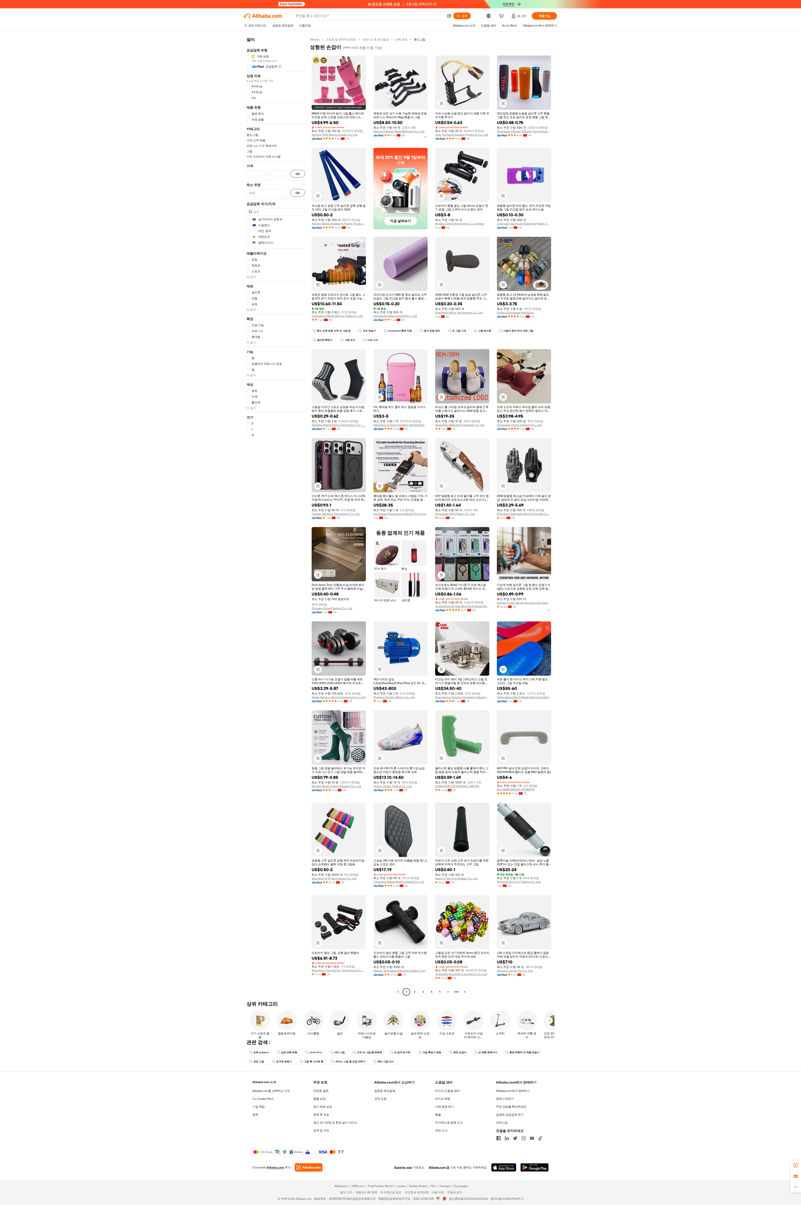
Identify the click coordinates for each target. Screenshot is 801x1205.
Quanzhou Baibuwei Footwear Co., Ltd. (460, 425)
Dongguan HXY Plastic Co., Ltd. (455, 514)
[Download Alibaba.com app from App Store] (503, 1167)
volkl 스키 (372, 339)
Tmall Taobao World (380, 1186)
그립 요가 (350, 339)
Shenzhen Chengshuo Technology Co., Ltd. (339, 970)
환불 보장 (319, 1098)
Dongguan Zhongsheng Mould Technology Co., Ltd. (400, 514)
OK (298, 174)
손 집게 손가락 (402, 1052)
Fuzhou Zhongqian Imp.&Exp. (515, 312)
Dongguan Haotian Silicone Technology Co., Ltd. (524, 131)
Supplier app (403, 1167)
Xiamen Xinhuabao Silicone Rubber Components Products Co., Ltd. (400, 970)
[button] (449, 15)
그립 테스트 (484, 330)
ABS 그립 (339, 1052)
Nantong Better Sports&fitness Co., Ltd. (399, 131)
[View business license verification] (438, 1199)
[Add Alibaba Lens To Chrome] (308, 1167)
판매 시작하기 (505, 1098)
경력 (255, 1114)
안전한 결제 (321, 1090)
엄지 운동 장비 (432, 330)
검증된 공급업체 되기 (510, 1114)
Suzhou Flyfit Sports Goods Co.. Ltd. (335, 134)
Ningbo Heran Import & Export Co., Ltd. (336, 786)
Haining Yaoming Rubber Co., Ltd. (456, 878)
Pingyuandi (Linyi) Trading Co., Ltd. (519, 881)
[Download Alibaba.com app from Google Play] (534, 1167)
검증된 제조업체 (384, 1090)
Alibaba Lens (275, 1167)
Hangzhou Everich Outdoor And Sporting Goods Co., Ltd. (400, 425)
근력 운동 (401, 39)
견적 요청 (380, 1098)
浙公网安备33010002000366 (468, 1198)
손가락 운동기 (284, 1061)
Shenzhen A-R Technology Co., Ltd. (334, 878)
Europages (461, 1186)
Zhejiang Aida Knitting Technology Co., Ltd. (339, 425)
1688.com (357, 1186)
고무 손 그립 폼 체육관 (369, 1052)
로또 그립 (258, 1061)
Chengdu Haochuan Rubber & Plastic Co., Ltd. (524, 223)
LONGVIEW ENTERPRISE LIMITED (457, 786)
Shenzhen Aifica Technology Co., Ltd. (459, 312)
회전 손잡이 (459, 1052)
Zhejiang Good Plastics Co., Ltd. (332, 608)
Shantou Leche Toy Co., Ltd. (515, 970)
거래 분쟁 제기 (444, 1106)
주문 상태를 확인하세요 (511, 1106)
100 (456, 991)
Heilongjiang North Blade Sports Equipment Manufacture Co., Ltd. (524, 697)
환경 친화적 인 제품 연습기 (524, 1052)
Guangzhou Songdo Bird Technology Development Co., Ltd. (462, 606)
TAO (433, 1186)
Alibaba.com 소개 (264, 1082)
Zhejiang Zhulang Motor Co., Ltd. (394, 697)
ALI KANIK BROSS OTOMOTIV (516, 789)
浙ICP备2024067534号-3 (507, 1198)
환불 (438, 1114)
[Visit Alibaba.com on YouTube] (531, 1138)
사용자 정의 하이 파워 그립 (518, 330)
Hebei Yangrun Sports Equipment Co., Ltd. (339, 697)
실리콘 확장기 (324, 339)
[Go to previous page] (398, 992)
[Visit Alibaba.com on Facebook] (498, 1138)
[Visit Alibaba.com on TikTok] (540, 1138)
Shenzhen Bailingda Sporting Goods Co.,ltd (524, 514)
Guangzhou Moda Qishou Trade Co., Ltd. (337, 316)
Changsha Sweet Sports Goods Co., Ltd (398, 881)
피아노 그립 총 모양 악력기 (350, 1061)
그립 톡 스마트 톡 (313, 1061)
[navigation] (276, 516)
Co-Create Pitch (263, 1098)
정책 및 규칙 (321, 1130)
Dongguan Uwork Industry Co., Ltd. (519, 425)
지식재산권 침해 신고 (449, 1122)
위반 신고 (441, 1130)
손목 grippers (261, 1052)
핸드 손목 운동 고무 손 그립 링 (334, 330)
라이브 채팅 (442, 1098)
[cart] (502, 16)
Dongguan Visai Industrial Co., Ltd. (395, 316)
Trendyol (445, 1186)
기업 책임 (258, 1106)
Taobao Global (418, 1186)
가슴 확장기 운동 (431, 1052)
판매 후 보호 (321, 1114)
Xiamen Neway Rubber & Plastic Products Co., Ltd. (339, 223)
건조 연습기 (369, 330)
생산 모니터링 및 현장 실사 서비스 (335, 1122)
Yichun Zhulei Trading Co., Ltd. (392, 786)
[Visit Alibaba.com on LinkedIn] (506, 1138)
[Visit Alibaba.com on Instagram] (523, 1138)
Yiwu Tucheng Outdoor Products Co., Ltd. (462, 134)
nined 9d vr (315, 1052)
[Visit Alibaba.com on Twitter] (515, 1138)
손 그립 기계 (459, 330)
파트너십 (502, 1122)
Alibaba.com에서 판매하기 (513, 1090)
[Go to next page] (465, 992)
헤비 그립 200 (386, 1061)
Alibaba (314, 39)
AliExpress (341, 1186)
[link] (795, 1165)
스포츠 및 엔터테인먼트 (341, 39)
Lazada (400, 1186)
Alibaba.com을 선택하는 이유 (271, 1090)
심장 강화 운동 (289, 1052)
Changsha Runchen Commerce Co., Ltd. (461, 974)
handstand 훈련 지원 (400, 330)
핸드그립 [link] (419, 39)
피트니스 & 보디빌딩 (375, 39)
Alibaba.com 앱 (439, 1167)
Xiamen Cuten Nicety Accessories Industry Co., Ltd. (524, 602)
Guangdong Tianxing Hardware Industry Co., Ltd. (462, 697)
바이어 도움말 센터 (447, 1090)
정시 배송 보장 (322, 1106)
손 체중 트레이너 (488, 1052)
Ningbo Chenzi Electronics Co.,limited (459, 223)
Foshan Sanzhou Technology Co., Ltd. (336, 514)
